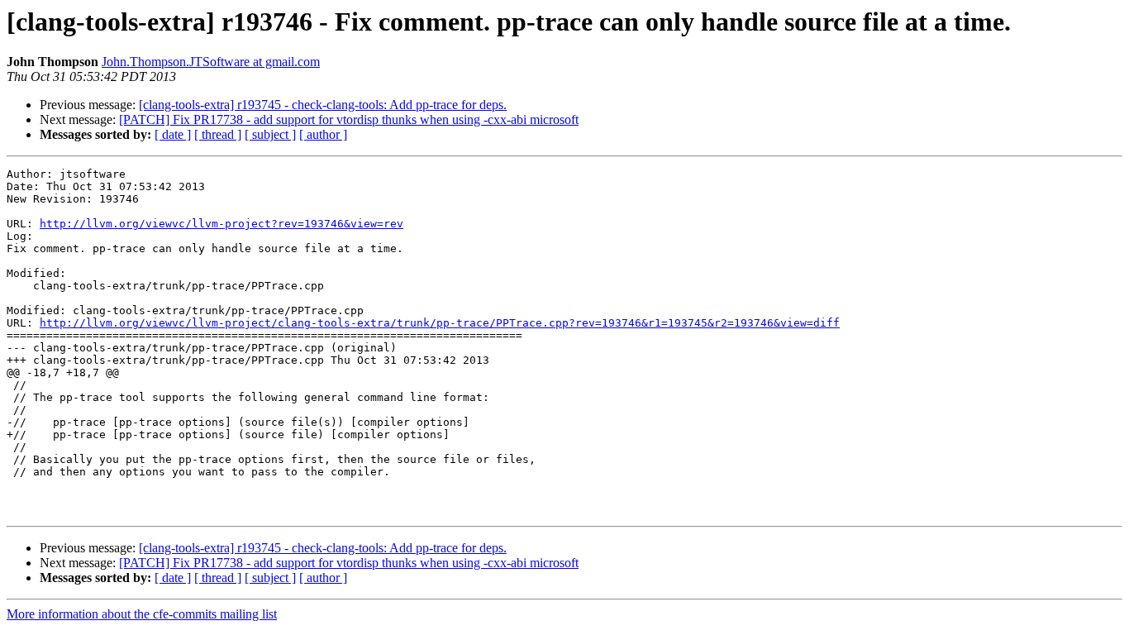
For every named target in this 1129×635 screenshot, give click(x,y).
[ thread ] (217, 134)
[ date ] (173, 134)
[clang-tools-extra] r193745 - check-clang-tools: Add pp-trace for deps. (323, 105)
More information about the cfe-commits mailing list (142, 614)
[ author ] (323, 134)
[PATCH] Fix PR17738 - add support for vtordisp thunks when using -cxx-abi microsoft (349, 119)
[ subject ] (270, 134)
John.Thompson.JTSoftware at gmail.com (211, 62)
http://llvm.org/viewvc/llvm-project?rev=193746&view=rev (221, 223)
